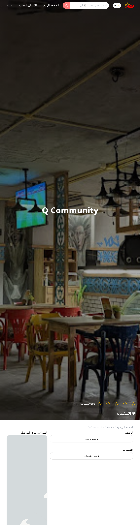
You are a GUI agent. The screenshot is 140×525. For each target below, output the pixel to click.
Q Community (96, 427)
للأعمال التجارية (28, 5)
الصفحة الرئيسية (49, 5)
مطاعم (110, 427)
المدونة (11, 5)
